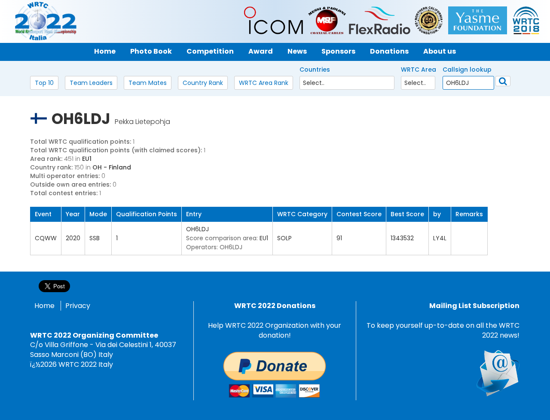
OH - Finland (111, 167)
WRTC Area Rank (263, 83)
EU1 (87, 158)
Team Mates (147, 83)
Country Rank (203, 83)
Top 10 (44, 83)
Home (44, 306)
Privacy (77, 306)
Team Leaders (91, 83)
